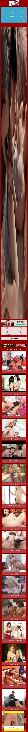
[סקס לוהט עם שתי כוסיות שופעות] (14, 450)
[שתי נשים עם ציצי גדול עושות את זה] (14, 540)
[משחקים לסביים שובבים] (14, 563)
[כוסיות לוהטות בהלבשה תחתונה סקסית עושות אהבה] (14, 585)
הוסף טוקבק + (14, 339)
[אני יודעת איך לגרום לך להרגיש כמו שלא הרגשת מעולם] (14, 473)
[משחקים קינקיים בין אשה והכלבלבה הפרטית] (14, 698)
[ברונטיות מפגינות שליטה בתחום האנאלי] (14, 608)
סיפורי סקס (10, 16)
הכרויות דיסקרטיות (18, 13)
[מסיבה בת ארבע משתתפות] (14, 405)
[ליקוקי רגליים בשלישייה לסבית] (14, 675)
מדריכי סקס (21, 16)
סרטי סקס (21, 9)
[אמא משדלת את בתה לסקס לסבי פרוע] (14, 630)
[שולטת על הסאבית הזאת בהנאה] (14, 360)
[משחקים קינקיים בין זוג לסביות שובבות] (14, 428)
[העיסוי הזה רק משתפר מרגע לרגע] (14, 495)
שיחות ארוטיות (20, 20)
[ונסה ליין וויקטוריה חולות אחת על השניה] (14, 518)
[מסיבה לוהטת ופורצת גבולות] (14, 653)
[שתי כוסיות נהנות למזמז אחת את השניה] (14, 383)
